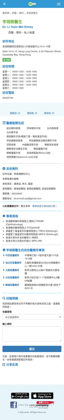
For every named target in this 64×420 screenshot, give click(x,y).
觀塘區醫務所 (12, 284)
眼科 (21, 12)
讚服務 (32, 112)
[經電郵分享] (32, 372)
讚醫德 (15, 112)
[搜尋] (4, 4)
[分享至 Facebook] (6, 372)
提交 (32, 349)
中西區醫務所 (12, 255)
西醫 (14, 12)
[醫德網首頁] (32, 4)
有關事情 (7, 311)
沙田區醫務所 (12, 277)
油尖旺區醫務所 (13, 262)
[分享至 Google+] (23, 372)
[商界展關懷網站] (41, 404)
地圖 (7, 59)
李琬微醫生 (32, 12)
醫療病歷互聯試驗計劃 (43, 206)
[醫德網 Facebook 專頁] (19, 404)
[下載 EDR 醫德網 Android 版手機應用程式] (20, 395)
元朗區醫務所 (12, 270)
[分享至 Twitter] (15, 372)
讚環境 (49, 112)
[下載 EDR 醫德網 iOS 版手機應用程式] (42, 395)
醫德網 (5, 12)
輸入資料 (7, 323)
